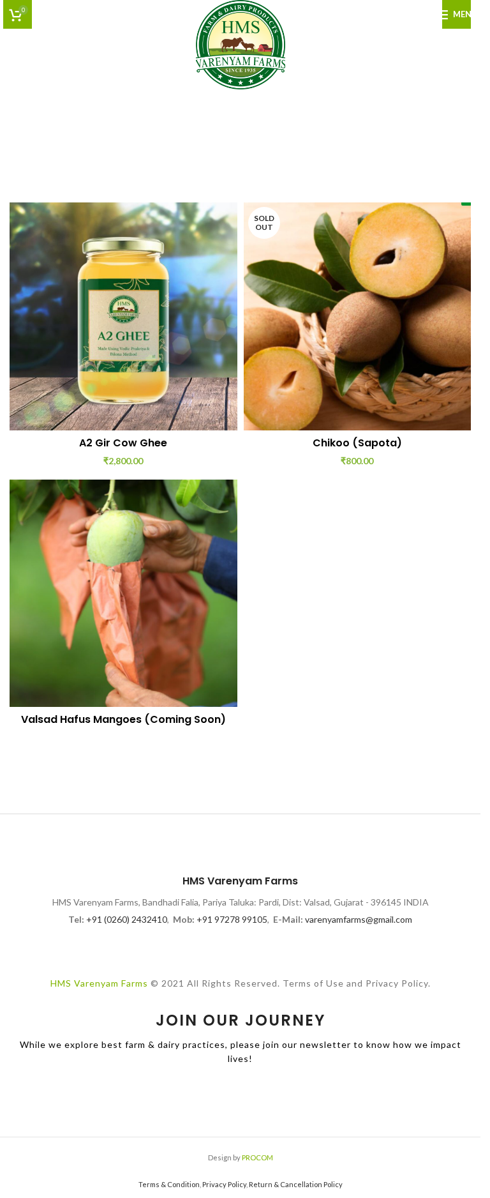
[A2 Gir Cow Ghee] (123, 316)
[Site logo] (240, 43)
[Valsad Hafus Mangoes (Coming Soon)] (123, 594)
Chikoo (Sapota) (357, 443)
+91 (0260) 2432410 (126, 919)
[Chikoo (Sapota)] (357, 316)
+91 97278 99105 (232, 919)
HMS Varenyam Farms (99, 983)
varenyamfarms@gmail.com (358, 919)
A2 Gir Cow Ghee (123, 443)
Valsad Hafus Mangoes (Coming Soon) (123, 719)
